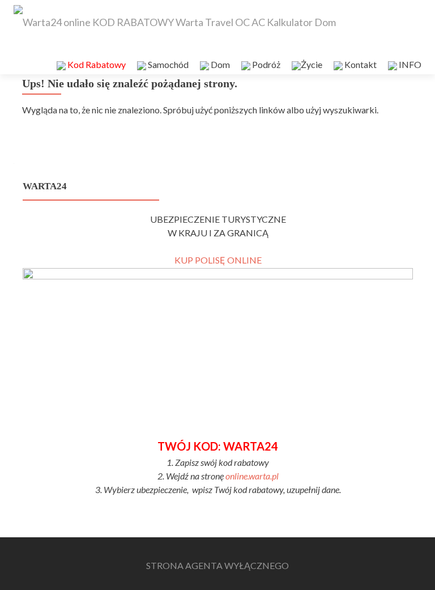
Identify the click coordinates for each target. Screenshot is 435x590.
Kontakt (360, 64)
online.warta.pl (252, 475)
